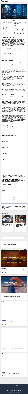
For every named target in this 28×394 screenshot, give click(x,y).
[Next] (25, 224)
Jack (12, 25)
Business (14, 20)
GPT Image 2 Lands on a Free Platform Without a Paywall (10, 373)
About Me (8, 390)
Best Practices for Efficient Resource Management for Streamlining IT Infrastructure (7, 207)
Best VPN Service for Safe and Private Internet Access (10, 244)
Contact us (11, 390)
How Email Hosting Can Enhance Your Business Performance (20, 206)
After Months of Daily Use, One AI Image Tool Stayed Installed (11, 296)
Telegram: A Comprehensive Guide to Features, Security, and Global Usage (13, 348)
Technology (3, 268)
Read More (4, 272)
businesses (3, 190)
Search (25, 237)
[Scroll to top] (25, 392)
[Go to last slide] (3, 224)
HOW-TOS (3, 372)
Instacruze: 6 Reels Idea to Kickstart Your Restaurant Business (20, 225)
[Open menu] (26, 1)
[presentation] (7, 219)
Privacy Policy (19, 390)
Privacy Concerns (4, 194)
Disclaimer (15, 390)
